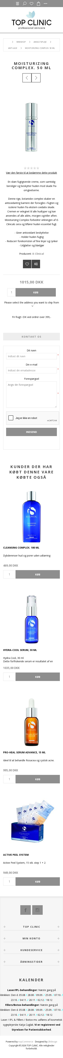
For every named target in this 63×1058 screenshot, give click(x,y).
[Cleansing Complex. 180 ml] (31, 513)
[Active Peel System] (31, 821)
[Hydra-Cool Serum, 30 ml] (31, 616)
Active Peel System (16, 854)
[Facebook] (25, 910)
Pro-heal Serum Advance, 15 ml (24, 752)
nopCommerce (25, 1041)
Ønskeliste (31, 3)
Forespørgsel (31, 378)
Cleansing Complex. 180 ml (21, 547)
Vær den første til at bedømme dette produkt (31, 172)
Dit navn (31, 350)
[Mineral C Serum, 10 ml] (26, 77)
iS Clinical (38, 253)
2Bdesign (52, 1041)
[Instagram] (37, 910)
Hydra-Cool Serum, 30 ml (20, 650)
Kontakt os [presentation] (31, 336)
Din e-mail (31, 364)
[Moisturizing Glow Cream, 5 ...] (36, 77)
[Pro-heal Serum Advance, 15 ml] (31, 718)
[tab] (31, 336)
